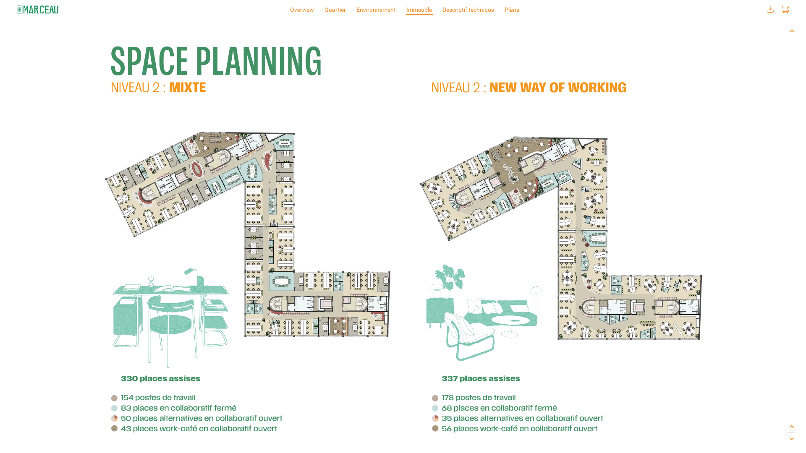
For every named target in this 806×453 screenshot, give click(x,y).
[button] (770, 9)
